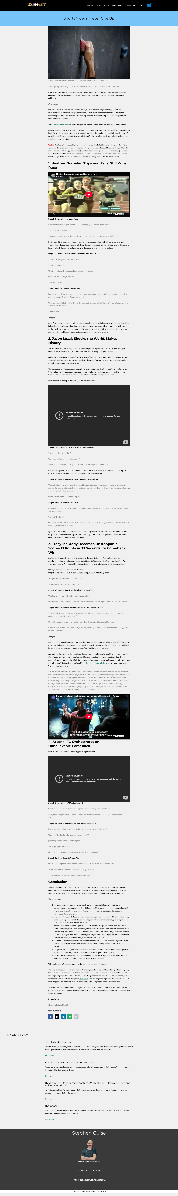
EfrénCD (65, 1005)
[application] (122, 5)
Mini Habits (84, 979)
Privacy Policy (86, 1191)
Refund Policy (76, 1191)
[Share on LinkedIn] (63, 1016)
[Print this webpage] (76, 1016)
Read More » (49, 1055)
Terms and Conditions (99, 1191)
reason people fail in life (62, 124)
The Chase (51, 1105)
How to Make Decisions (59, 1042)
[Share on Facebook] (50, 1016)
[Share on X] (57, 1016)
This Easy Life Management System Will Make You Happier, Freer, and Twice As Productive (88, 1084)
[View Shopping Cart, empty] (149, 5)
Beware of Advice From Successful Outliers (71, 1062)
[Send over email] (69, 1016)
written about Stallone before (95, 663)
